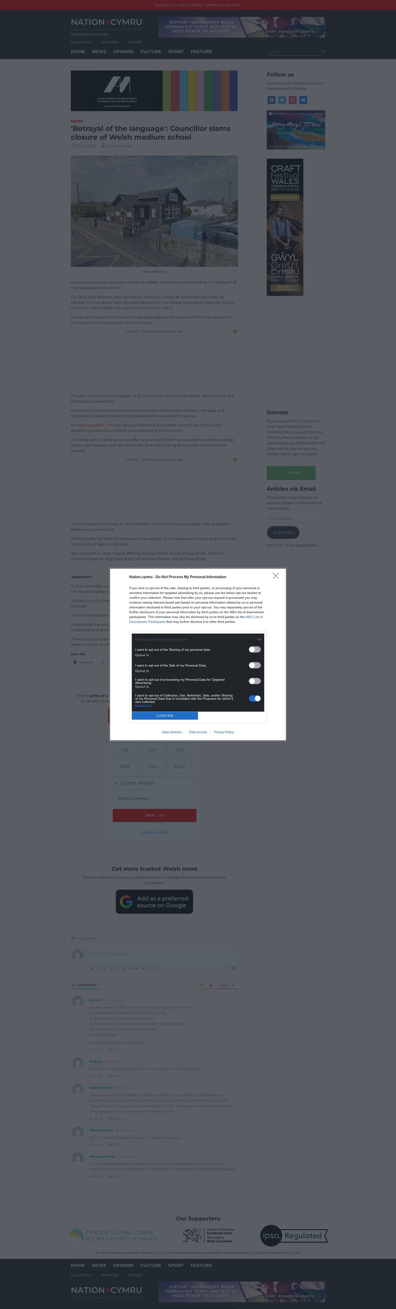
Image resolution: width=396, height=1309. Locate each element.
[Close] (277, 577)
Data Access (198, 732)
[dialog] (198, 654)
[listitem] (198, 639)
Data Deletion (172, 732)
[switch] (255, 649)
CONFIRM (165, 716)
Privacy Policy (224, 732)
